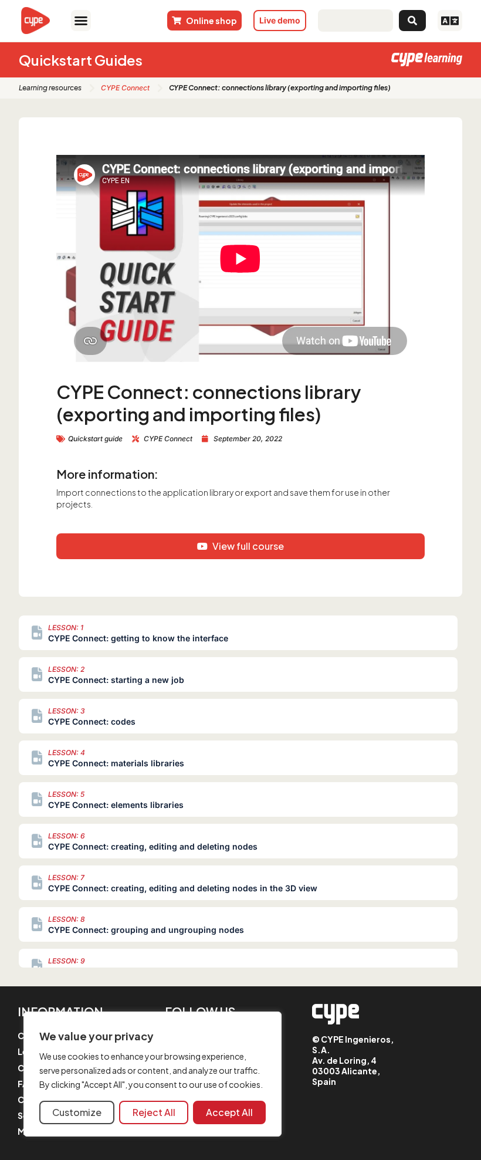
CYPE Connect (125, 87)
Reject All (154, 1112)
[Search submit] (412, 20)
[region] (152, 1074)
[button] (80, 20)
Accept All (229, 1112)
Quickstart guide (95, 438)
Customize (76, 1112)
